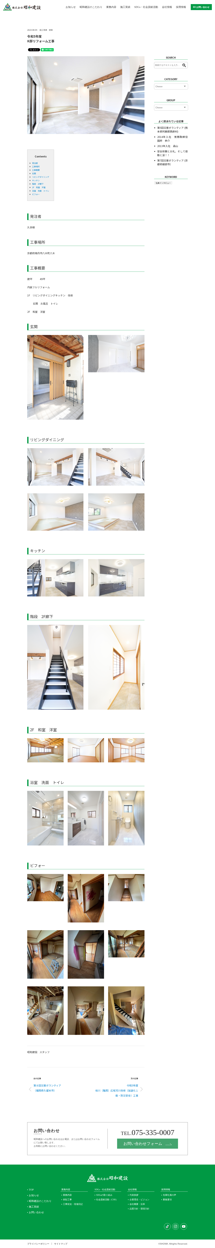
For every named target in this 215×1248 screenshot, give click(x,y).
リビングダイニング (40, 177)
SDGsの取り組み (104, 1195)
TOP (31, 1189)
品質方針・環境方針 (139, 1209)
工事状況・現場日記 (73, 1204)
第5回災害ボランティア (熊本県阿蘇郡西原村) (172, 129)
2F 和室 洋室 (38, 187)
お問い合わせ (202, 7)
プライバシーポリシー (38, 1243)
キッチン (36, 180)
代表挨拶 (134, 1195)
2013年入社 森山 (167, 146)
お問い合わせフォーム (142, 1144)
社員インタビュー (163, 183)
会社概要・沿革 (137, 1204)
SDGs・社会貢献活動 (146, 7)
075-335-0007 (147, 1132)
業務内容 (111, 7)
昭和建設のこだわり (91, 7)
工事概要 (36, 170)
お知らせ (71, 7)
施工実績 (125, 7)
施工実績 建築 (46, 29)
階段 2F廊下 (38, 183)
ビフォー (36, 194)
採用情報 (181, 7)
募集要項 (167, 1199)
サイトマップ (60, 1243)
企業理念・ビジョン (139, 1199)
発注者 (35, 163)
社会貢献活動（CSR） (107, 1199)
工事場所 (36, 166)
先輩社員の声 (169, 1195)
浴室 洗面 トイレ (40, 190)
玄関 (34, 173)
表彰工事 (67, 1199)
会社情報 (167, 7)
